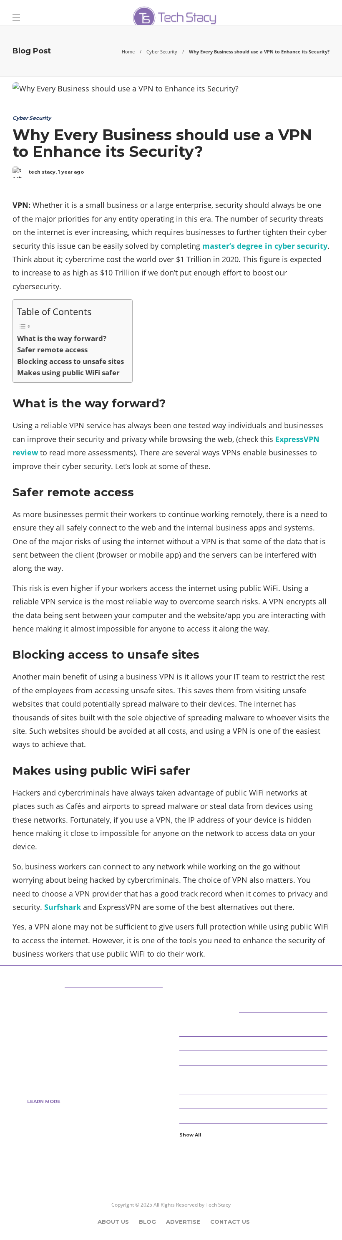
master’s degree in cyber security (264, 246)
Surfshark (62, 907)
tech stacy (42, 172)
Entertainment (254, 1101)
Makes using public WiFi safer (68, 372)
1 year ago (71, 172)
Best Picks (254, 1043)
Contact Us (230, 1221)
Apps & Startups (254, 1028)
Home (128, 51)
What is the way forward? (61, 338)
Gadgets (254, 1115)
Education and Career (254, 1086)
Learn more (43, 1101)
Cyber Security (161, 51)
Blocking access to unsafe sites (70, 361)
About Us (113, 1221)
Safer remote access (52, 349)
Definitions (254, 1072)
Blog (147, 1221)
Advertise (183, 1221)
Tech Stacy (218, 1204)
